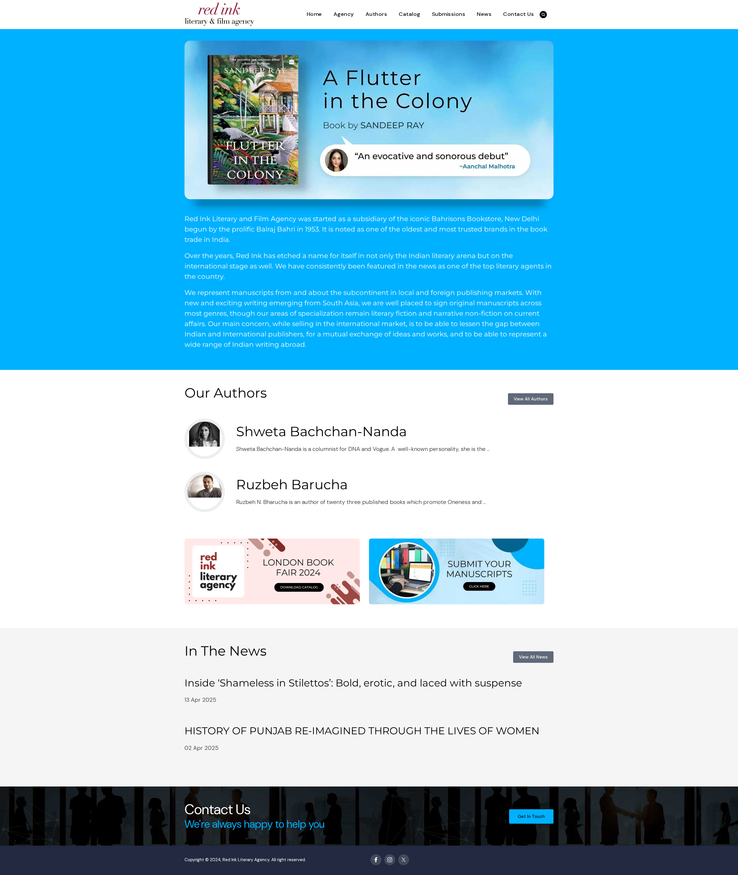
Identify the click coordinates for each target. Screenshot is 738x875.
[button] (543, 14)
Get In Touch (531, 816)
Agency (344, 14)
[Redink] (219, 14)
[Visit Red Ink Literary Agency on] (375, 859)
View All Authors (531, 399)
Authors (376, 14)
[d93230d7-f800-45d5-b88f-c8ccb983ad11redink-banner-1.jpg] (369, 120)
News (484, 14)
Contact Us (518, 14)
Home (314, 14)
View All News (533, 657)
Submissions (449, 14)
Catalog (409, 14)
